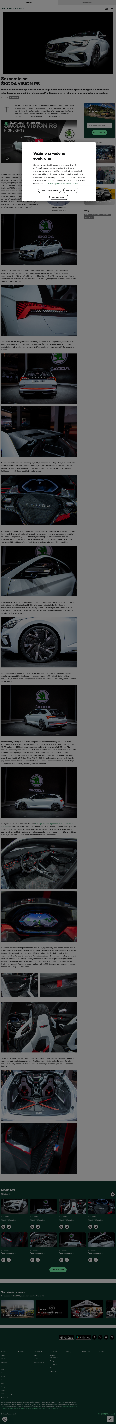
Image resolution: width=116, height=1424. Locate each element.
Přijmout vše (70, 190)
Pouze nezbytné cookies (49, 190)
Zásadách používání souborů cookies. (63, 183)
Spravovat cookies (58, 197)
